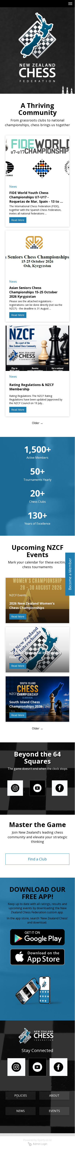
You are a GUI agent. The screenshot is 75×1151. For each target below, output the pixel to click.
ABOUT (54, 1096)
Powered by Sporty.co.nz (37, 1140)
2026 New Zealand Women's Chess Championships (31, 605)
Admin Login (39, 1143)
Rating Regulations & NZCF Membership (31, 387)
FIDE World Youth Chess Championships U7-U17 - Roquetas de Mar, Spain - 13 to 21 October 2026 (36, 197)
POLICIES (20, 1096)
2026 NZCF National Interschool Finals (35, 654)
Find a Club (37, 859)
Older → (37, 423)
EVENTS (54, 1111)
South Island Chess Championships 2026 (25, 704)
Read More (17, 220)
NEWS (20, 1111)
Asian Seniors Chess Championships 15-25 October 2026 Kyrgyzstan (33, 292)
